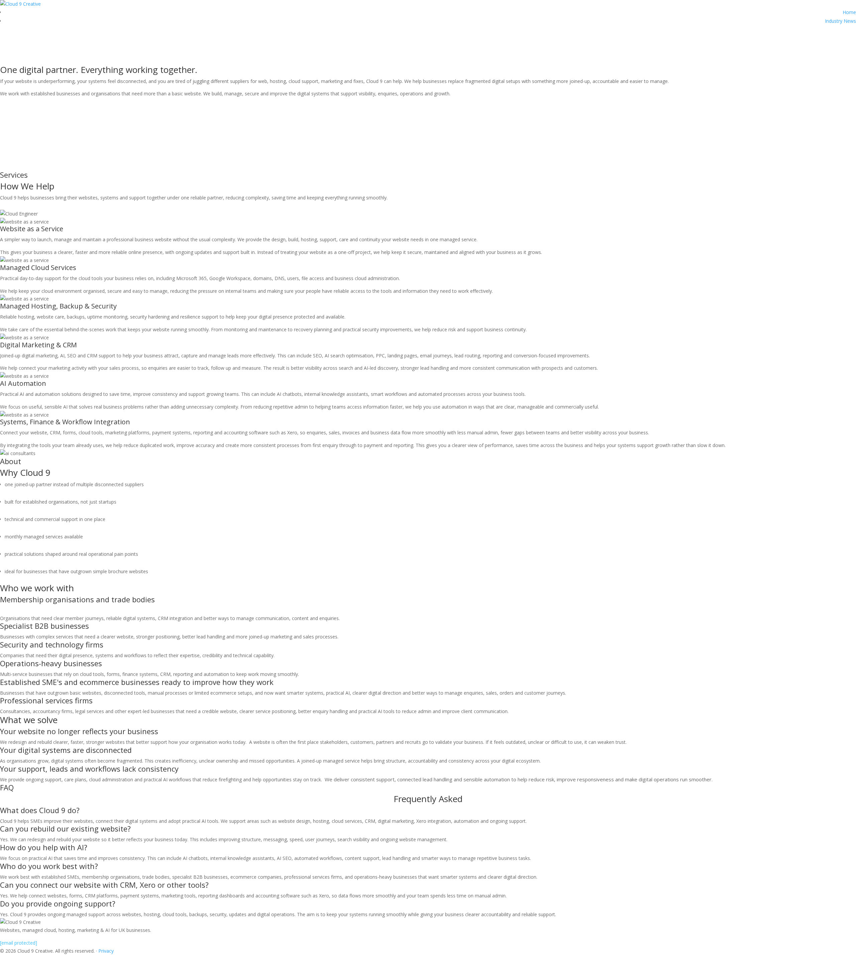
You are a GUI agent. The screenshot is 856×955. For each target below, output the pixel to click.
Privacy (106, 951)
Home (849, 12)
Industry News (840, 21)
